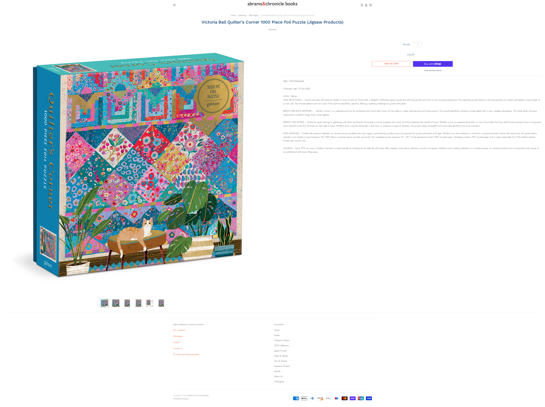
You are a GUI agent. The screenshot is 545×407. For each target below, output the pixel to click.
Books (276, 335)
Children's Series (281, 340)
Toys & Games (280, 361)
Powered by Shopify (181, 398)
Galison (272, 30)
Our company (179, 330)
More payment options (433, 70)
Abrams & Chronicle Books (198, 395)
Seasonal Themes (282, 366)
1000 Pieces (253, 15)
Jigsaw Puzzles (280, 350)
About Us (278, 376)
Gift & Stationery (281, 345)
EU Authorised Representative (186, 354)
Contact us (177, 348)
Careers (176, 342)
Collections (242, 15)
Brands (277, 371)
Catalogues (178, 336)
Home (233, 15)
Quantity (406, 44)
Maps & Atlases (281, 355)
